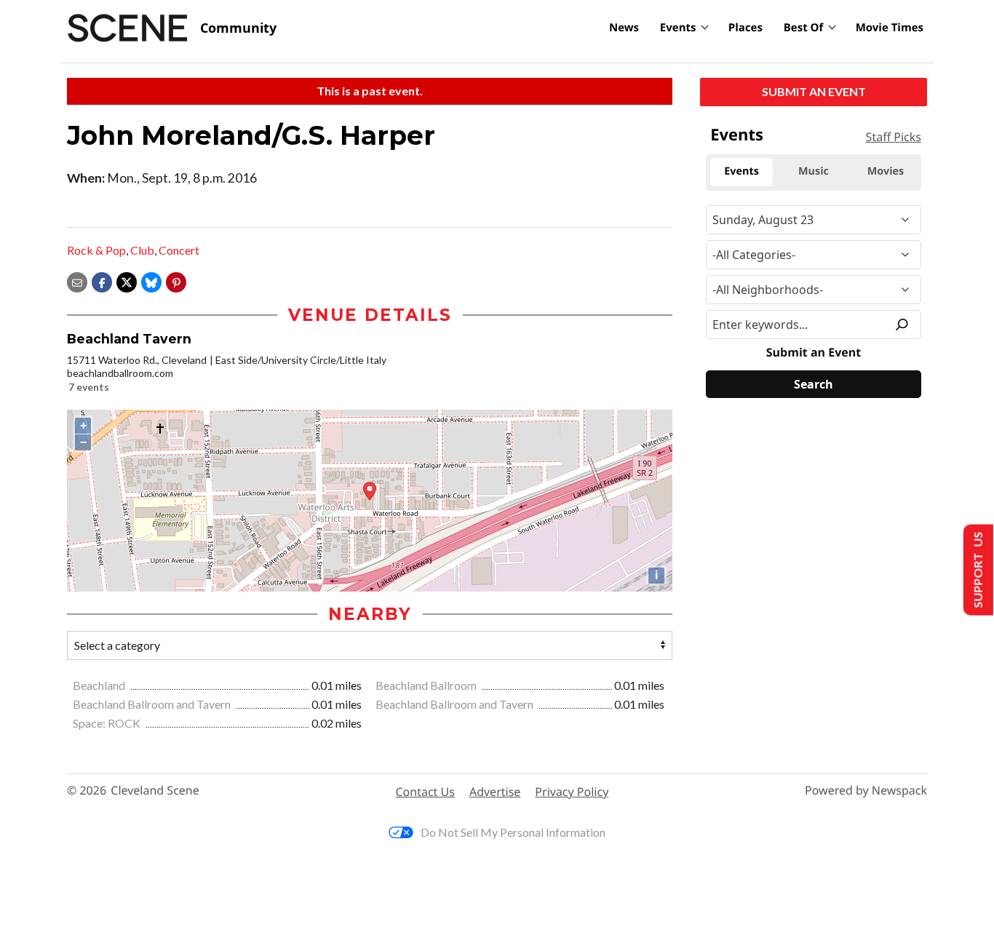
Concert (179, 250)
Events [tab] (741, 171)
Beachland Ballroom (427, 685)
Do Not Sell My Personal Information (513, 832)
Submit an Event (814, 91)
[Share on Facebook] (102, 280)
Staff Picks (893, 137)
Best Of (804, 27)
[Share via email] (77, 280)
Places (745, 27)
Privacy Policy (571, 792)
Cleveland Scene (155, 790)
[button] (176, 280)
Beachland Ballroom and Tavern (153, 704)
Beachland (100, 685)
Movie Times (889, 27)
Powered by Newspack (866, 790)
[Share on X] (126, 280)
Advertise (494, 792)
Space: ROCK (108, 723)
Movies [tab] (885, 171)
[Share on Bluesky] (151, 280)
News (624, 27)
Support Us (977, 570)
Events (678, 27)
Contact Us (425, 792)
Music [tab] (813, 171)
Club (142, 250)
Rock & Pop (96, 250)
